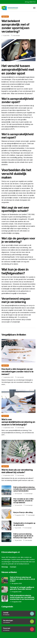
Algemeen (5, 16)
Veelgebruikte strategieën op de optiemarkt (24, 524)
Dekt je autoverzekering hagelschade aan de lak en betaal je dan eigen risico (23, 536)
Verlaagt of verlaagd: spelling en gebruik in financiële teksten (22, 588)
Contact (13, 567)
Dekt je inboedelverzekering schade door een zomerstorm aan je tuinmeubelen (24, 489)
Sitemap (4, 567)
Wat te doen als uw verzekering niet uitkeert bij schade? (17, 471)
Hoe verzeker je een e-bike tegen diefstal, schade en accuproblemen (23, 500)
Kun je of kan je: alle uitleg (22, 512)
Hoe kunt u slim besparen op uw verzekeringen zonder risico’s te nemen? (17, 371)
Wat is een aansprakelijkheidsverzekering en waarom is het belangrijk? (18, 422)
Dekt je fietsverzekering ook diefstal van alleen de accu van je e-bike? (22, 579)
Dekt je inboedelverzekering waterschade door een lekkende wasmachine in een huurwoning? (22, 597)
